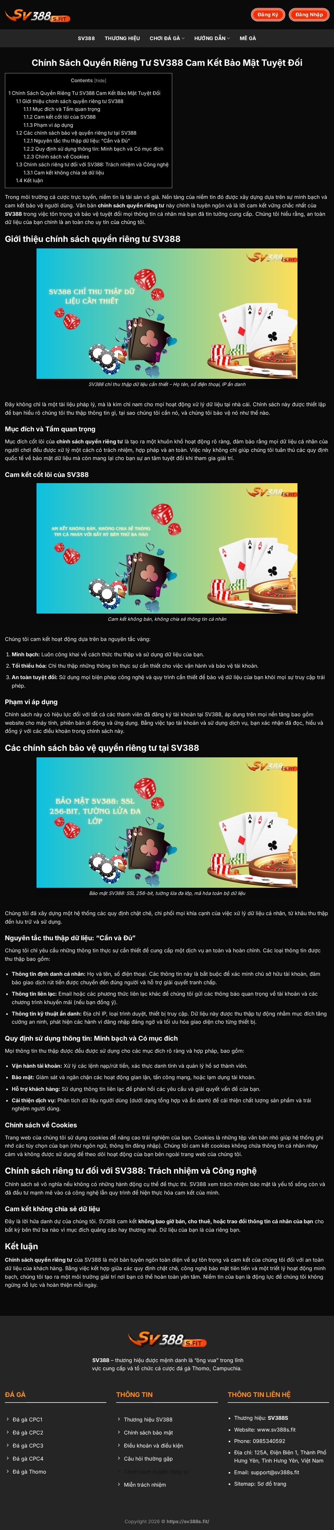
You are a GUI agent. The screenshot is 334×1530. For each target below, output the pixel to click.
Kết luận (29, 180)
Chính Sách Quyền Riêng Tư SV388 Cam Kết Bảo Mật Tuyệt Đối (84, 93)
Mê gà (248, 38)
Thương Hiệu (122, 38)
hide (100, 80)
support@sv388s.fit (275, 1472)
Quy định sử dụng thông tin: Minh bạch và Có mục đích (93, 149)
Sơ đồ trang (271, 1483)
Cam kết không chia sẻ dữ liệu (63, 173)
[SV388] (37, 14)
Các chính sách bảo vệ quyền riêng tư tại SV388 (76, 133)
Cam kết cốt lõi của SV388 (59, 117)
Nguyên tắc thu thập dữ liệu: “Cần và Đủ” (76, 141)
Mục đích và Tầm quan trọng (61, 109)
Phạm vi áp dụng (48, 125)
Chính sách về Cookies (56, 157)
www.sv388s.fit (276, 1429)
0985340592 (269, 1441)
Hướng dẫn (210, 38)
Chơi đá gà (165, 38)
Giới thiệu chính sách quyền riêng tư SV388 (69, 101)
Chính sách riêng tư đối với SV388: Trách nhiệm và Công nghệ (92, 164)
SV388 (86, 38)
